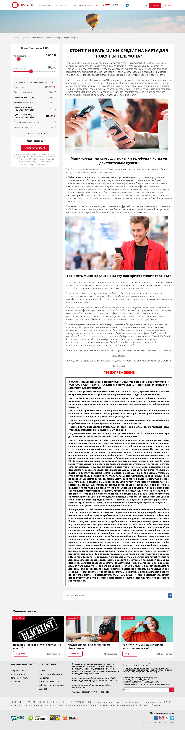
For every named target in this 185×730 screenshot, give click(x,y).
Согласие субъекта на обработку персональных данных (51, 685)
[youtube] (167, 718)
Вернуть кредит (18, 674)
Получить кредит (19, 670)
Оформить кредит (35, 148)
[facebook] (156, 718)
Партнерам (16, 681)
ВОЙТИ (170, 5)
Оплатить (155, 5)
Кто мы (42, 670)
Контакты (44, 678)
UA (146, 5)
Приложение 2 (118, 366)
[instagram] (161, 718)
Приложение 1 (118, 355)
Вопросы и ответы (19, 678)
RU (141, 5)
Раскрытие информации (51, 674)
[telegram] (172, 718)
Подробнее (20, 654)
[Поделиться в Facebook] (170, 595)
